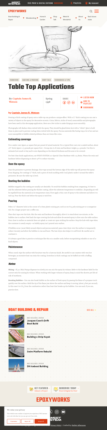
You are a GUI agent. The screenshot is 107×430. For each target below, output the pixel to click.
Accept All (41, 421)
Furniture (14, 80)
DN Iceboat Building (37, 366)
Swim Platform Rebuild (39, 351)
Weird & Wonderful (67, 18)
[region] (27, 416)
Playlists (77, 3)
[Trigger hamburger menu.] (96, 11)
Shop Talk (55, 18)
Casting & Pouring (30, 80)
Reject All (27, 421)
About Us (80, 18)
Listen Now (88, 97)
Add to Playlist (87, 102)
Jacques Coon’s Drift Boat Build (38, 322)
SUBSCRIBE (58, 3)
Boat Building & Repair (14, 18)
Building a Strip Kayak (38, 336)
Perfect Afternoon (79, 425)
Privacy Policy (56, 425)
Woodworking (31, 18)
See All (90, 310)
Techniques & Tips (62, 80)
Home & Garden (43, 18)
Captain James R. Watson (20, 100)
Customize (13, 421)
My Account (94, 3)
